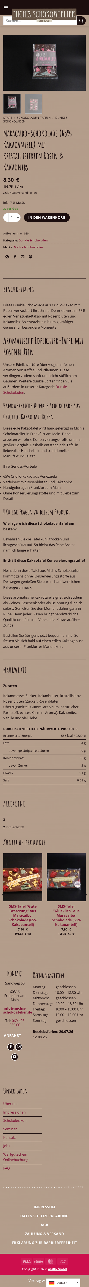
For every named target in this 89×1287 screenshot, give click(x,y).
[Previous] (10, 62)
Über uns (10, 1103)
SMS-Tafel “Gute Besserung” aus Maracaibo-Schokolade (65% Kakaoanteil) (22, 915)
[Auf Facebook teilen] (15, 256)
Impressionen (14, 1112)
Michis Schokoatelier (28, 247)
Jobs (6, 1145)
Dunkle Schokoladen (33, 240)
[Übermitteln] (81, 20)
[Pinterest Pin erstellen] (30, 256)
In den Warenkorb (46, 217)
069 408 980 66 (17, 1022)
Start (7, 117)
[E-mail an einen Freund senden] (22, 256)
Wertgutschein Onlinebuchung (15, 1157)
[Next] (79, 62)
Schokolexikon (15, 1120)
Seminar (10, 1129)
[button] (5, 7)
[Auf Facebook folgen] (10, 1047)
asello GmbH (57, 1269)
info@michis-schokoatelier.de (17, 1010)
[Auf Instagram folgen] (18, 1047)
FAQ (6, 1168)
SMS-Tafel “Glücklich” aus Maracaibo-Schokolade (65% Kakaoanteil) (66, 915)
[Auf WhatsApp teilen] (7, 256)
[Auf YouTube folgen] (14, 1057)
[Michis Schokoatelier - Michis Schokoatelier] (44, 15)
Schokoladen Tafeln (34, 117)
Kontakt (9, 1137)
